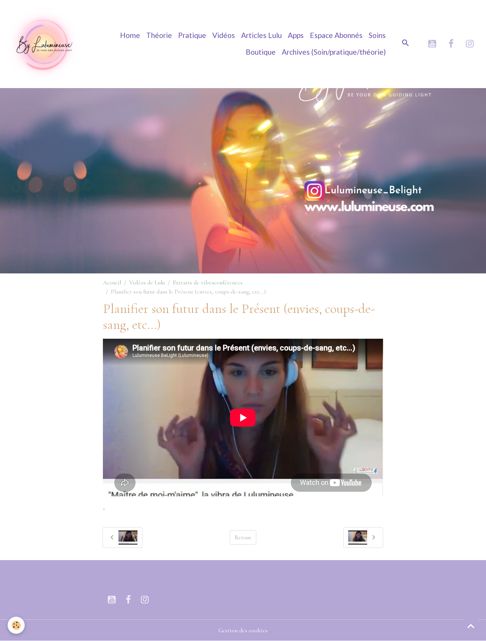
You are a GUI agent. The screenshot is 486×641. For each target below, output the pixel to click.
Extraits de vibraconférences (208, 282)
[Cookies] (16, 625)
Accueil (112, 282)
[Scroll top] (470, 625)
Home (130, 35)
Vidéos (223, 35)
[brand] (44, 44)
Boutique (261, 51)
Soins (377, 35)
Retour (243, 537)
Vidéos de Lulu (147, 282)
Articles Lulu (261, 35)
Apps (296, 35)
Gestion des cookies (243, 630)
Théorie (159, 35)
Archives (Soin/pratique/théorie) (334, 51)
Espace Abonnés (336, 35)
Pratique (192, 35)
